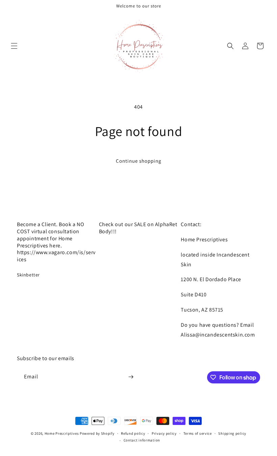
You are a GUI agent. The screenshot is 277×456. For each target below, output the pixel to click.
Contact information (142, 440)
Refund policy (133, 433)
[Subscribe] (130, 377)
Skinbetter (28, 275)
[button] (14, 45)
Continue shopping (138, 161)
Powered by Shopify (97, 433)
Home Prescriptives (62, 433)
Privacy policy (164, 433)
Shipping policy (232, 433)
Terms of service (197, 433)
